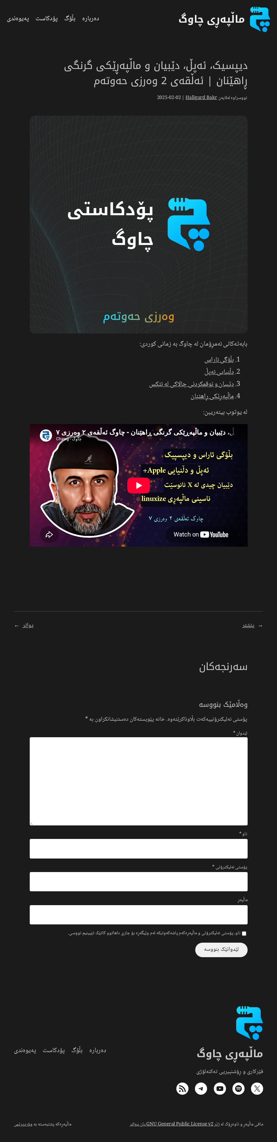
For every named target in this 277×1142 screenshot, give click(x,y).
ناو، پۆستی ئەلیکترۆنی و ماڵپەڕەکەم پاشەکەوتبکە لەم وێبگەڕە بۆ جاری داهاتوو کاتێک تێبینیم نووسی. (154, 933)
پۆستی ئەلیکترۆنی (230, 867)
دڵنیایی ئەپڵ (219, 372)
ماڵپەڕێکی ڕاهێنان (212, 396)
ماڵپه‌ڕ (243, 900)
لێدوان (240, 733)
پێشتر (248, 625)
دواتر (28, 625)
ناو (243, 834)
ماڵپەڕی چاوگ (230, 1053)
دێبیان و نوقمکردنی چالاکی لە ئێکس (191, 384)
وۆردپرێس (23, 1124)
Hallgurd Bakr (201, 98)
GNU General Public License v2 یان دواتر (171, 1124)
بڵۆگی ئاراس (219, 360)
